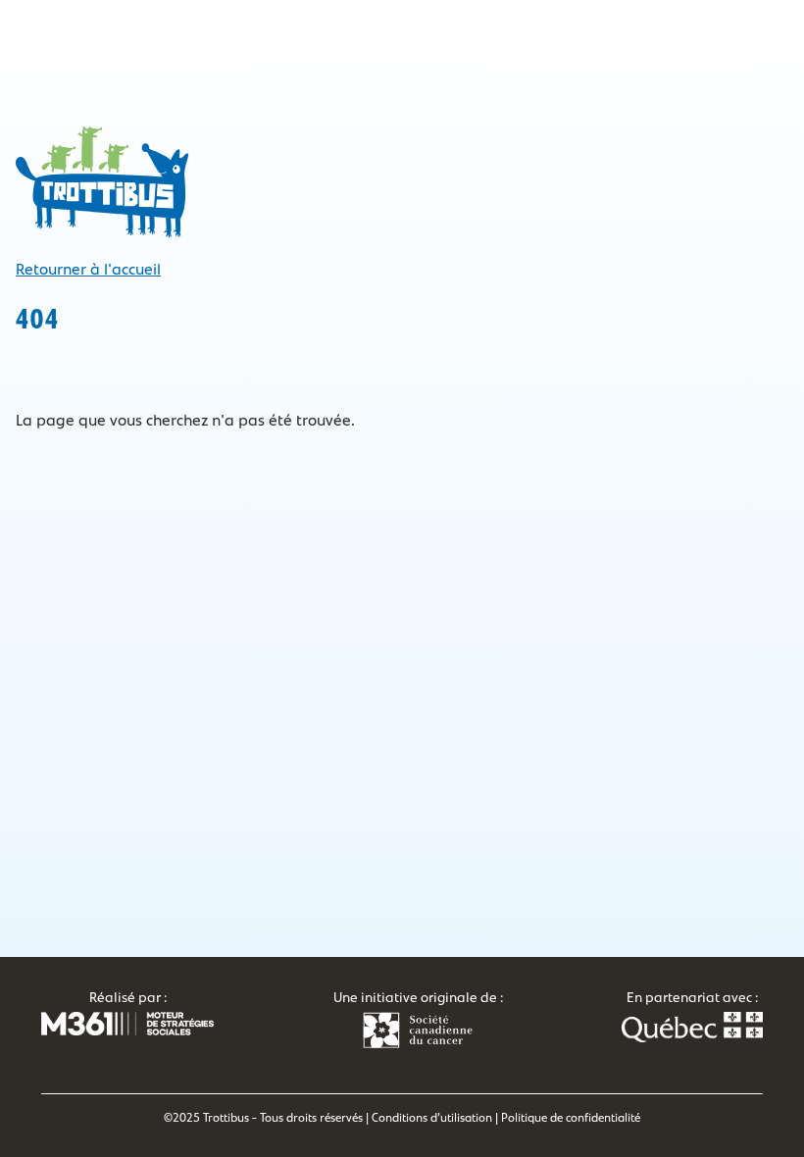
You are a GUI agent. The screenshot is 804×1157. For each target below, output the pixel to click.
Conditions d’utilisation (432, 1118)
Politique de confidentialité (570, 1118)
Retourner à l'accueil (88, 269)
